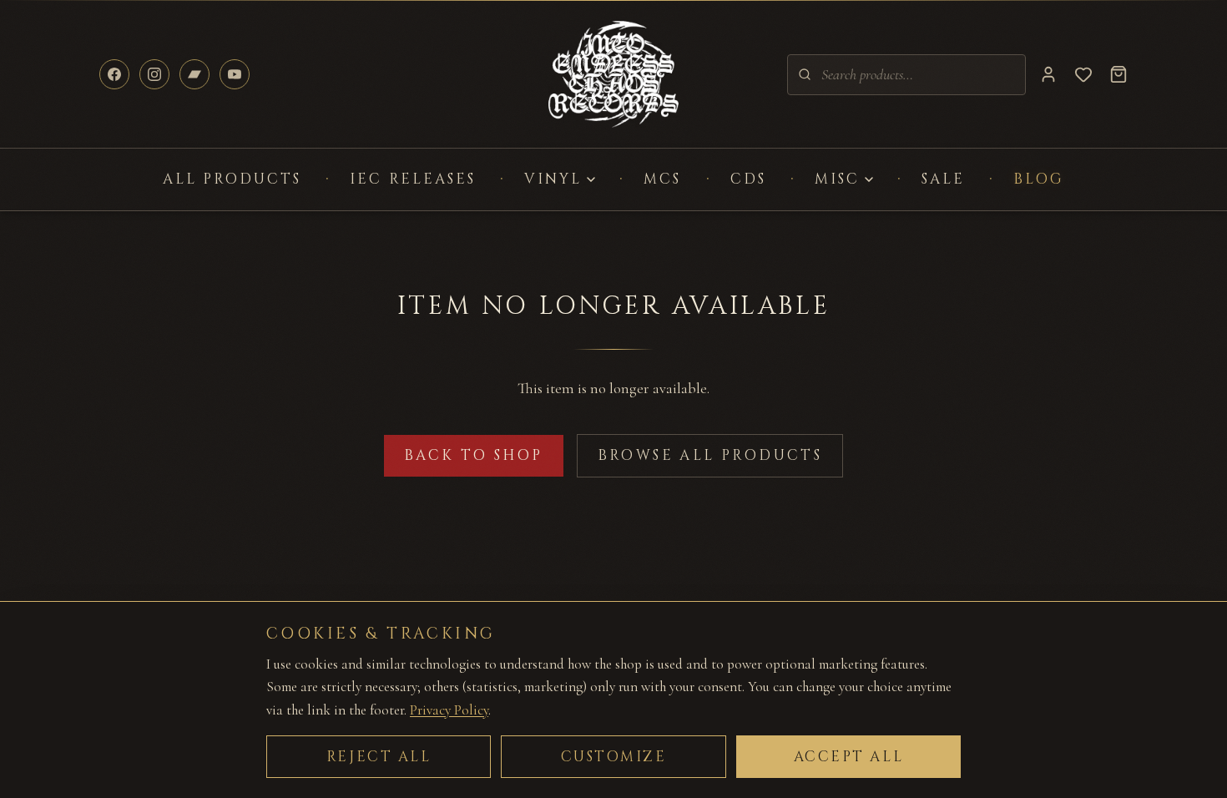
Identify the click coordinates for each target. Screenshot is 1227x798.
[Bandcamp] (194, 74)
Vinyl (553, 179)
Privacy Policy (449, 710)
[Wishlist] (1083, 74)
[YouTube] (235, 74)
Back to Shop (473, 455)
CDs (748, 179)
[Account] (1048, 74)
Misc (837, 179)
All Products (232, 179)
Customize (614, 756)
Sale (943, 179)
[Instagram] (154, 74)
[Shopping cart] (1118, 74)
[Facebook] (114, 74)
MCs (662, 179)
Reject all (379, 756)
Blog (1038, 179)
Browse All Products (710, 455)
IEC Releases (413, 179)
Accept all (849, 756)
